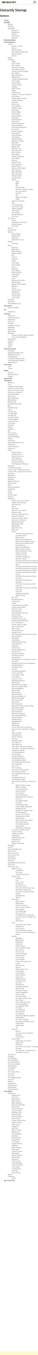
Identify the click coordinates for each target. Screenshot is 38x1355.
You (17, 1027)
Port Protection (17, 704)
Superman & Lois (18, 240)
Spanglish (11, 28)
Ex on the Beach (17, 623)
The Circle (15, 766)
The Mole (19, 1008)
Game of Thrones (22, 905)
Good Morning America (16, 443)
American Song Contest (20, 518)
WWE (18, 199)
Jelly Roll (15, 269)
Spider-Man (16, 236)
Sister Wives (20, 818)
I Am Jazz (19, 803)
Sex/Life (18, 983)
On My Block (20, 971)
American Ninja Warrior (20, 514)
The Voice (11, 1076)
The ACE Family (17, 1165)
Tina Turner (16, 298)
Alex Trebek (16, 65)
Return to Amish (17, 710)
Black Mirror (20, 940)
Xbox (9, 347)
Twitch (10, 345)
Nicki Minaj (15, 154)
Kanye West (16, 114)
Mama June (16, 683)
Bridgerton (19, 942)
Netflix (14, 936)
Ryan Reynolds (17, 172)
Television (8, 380)
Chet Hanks (16, 81)
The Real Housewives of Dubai (26, 568)
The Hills (15, 776)
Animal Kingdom (13, 394)
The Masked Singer (18, 779)
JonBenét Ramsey (14, 355)
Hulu (13, 923)
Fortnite (10, 323)
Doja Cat (15, 259)
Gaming (7, 314)
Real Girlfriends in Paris (24, 551)
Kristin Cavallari (17, 131)
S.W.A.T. (11, 847)
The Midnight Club (22, 1006)
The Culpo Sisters (22, 822)
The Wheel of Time (22, 1052)
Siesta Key (15, 723)
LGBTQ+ (11, 26)
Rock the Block (17, 712)
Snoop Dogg (16, 178)
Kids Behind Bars (17, 665)
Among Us (11, 316)
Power (10, 493)
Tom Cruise (16, 211)
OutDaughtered (21, 812)
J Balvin (14, 34)
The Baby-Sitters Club (23, 998)
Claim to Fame (17, 609)
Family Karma (20, 545)
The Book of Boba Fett (23, 890)
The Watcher (20, 1012)
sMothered (15, 725)
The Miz (18, 193)
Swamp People (17, 741)
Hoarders (15, 646)
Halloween (11, 312)
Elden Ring (11, 320)
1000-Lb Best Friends (23, 785)
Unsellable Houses (18, 837)
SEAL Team (12, 851)
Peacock (15, 1029)
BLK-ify (10, 24)
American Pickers (18, 516)
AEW (17, 182)
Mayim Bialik (16, 145)
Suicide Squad (17, 224)
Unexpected (20, 826)
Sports (14, 180)
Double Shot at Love (19, 619)
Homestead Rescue (18, 650)
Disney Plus (16, 876)
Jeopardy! (11, 466)
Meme (10, 1175)
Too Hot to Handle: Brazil (20, 830)
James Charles (17, 1130)
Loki (17, 880)
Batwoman (11, 396)
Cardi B (14, 257)
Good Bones (16, 640)
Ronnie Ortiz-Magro (19, 168)
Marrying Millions (18, 688)
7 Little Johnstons (21, 789)
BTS (13, 255)
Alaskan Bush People (19, 503)
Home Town (16, 648)
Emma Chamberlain (19, 1120)
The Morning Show (22, 874)
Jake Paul (15, 1128)
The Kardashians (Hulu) (24, 930)
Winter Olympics (21, 197)
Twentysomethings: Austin (25, 1021)
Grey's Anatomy (13, 446)
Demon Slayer (17, 50)
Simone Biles (20, 187)
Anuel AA (15, 30)
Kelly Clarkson (17, 273)
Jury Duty (15, 661)
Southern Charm (21, 555)
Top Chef (19, 592)
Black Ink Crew (17, 528)
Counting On (20, 793)
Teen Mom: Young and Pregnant (23, 748)
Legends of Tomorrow (19, 222)
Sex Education (21, 981)
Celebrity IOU (16, 454)
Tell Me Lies (20, 927)
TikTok (14, 1178)
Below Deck (20, 537)
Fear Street (20, 950)
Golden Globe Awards (19, 98)
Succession (12, 1054)
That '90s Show (21, 996)
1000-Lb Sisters (21, 787)
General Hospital (14, 437)
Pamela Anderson (18, 156)
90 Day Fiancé (21, 791)
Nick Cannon (16, 153)
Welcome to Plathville (23, 828)
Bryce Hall (15, 1107)
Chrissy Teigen (17, 85)
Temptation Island (18, 750)
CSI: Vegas (11, 423)
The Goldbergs (13, 1060)
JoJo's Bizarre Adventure (20, 52)
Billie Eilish (15, 249)
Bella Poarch (16, 1099)
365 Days (15, 244)
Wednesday (20, 1025)
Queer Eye (19, 977)
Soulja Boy (15, 292)
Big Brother (16, 526)
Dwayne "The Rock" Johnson (21, 94)
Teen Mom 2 (16, 743)
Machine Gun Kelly (18, 280)
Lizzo (13, 278)
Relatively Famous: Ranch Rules (23, 706)
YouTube (15, 1171)
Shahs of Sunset (21, 553)
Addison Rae (16, 1095)
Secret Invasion (21, 886)
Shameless (11, 857)
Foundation (19, 870)
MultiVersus (12, 331)
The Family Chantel (22, 824)
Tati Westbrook (17, 205)
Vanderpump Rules (22, 594)
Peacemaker (20, 909)
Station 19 (11, 865)
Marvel (10, 232)
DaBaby (14, 87)
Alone (14, 506)
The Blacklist (12, 1058)
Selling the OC (17, 719)
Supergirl (15, 238)
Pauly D (14, 160)
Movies (10, 242)
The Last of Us (20, 913)
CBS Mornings (13, 408)
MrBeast (15, 1145)
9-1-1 (9, 384)
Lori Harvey (16, 1142)
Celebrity (11, 60)
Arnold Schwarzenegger (20, 71)
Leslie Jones (16, 137)
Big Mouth (19, 938)
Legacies (11, 474)
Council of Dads (13, 417)
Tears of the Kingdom (19, 337)
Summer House (21, 559)
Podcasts (11, 300)
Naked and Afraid (18, 698)
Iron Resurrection (18, 655)
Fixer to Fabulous (18, 626)
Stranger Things (21, 990)
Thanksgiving (12, 357)
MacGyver (11, 475)
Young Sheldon (13, 1089)
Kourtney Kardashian (19, 127)
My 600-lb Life (21, 808)
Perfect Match (21, 975)
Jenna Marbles (17, 1134)
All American (16, 504)
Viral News (8, 1091)
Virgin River (20, 1023)
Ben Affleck (16, 73)
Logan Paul (15, 1140)
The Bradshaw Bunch (19, 760)
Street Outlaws (17, 737)
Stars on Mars (16, 733)
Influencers (12, 1093)
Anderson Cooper (18, 67)
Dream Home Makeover (20, 621)
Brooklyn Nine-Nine (15, 404)
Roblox (10, 343)
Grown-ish (11, 448)
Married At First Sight (19, 685)
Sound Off (8, 378)
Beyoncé (15, 247)
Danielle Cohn (17, 1113)
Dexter (10, 427)
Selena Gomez (17, 176)
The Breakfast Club (14, 304)
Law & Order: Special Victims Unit (20, 472)
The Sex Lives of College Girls (26, 917)
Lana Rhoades (17, 135)
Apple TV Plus (16, 868)
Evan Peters (16, 96)
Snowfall (11, 861)
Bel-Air (18, 1031)
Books (10, 58)
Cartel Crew (16, 601)
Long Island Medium (19, 671)
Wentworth (12, 1083)
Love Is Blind (20, 959)
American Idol (16, 512)
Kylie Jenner (16, 133)
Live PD (14, 669)
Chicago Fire (12, 412)
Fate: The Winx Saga (23, 948)
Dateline (11, 425)
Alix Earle (15, 1097)
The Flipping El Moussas (20, 464)
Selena (14, 288)
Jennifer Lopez (17, 108)
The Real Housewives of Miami (26, 570)
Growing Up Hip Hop (19, 642)
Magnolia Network (18, 681)
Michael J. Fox (16, 149)
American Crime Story (15, 388)
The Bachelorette (18, 756)
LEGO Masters (17, 458)
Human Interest (10, 349)
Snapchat (15, 1159)
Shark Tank (12, 859)
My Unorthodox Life (18, 696)
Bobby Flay (15, 77)
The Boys (19, 1045)
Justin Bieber (16, 271)
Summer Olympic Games (24, 189)
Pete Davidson (17, 164)
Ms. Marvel (19, 884)
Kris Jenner (15, 129)
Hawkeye (19, 878)
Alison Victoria (17, 452)
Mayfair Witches (13, 481)
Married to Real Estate (19, 686)
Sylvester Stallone (18, 201)
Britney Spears (17, 253)
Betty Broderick (17, 75)
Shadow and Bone (22, 987)
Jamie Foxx (15, 104)
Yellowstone (12, 1087)
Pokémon (11, 341)
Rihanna (14, 286)
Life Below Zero (17, 667)
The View (11, 1074)
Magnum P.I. (12, 477)
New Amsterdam (14, 487)
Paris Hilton (16, 158)
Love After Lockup (18, 675)
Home (6, 20)
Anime (10, 44)
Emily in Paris (20, 946)
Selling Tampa (17, 717)
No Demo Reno (17, 460)
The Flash (15, 226)
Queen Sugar (12, 495)
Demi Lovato (16, 89)
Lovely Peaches (17, 1144)
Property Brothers (18, 462)
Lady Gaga (15, 274)
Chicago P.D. (12, 415)
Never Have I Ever (22, 969)
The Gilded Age (21, 911)
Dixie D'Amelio (17, 1116)
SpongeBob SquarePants (16, 863)
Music (10, 245)
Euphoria (11, 429)
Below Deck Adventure (24, 539)
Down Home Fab (18, 456)
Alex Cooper (16, 63)
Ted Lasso (19, 872)
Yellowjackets (12, 1085)
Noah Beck (15, 1149)
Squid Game (20, 988)
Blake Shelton (16, 251)
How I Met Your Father (23, 925)
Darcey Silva (16, 615)
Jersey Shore (16, 657)
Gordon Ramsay (17, 100)
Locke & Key (20, 958)
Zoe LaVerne (16, 1173)
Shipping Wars (17, 721)
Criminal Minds (13, 419)
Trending (11, 1176)
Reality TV (11, 499)
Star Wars (11, 302)
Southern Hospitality (23, 557)
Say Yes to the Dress (23, 814)
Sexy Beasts (20, 985)
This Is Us (11, 1079)
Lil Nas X (15, 276)
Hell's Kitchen (16, 644)
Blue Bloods (12, 402)
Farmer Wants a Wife (19, 625)
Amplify (7, 22)
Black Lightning (13, 398)
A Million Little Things (15, 386)
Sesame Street (13, 853)
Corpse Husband (13, 318)
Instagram (15, 1126)
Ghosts (10, 439)
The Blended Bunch (18, 758)
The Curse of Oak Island (20, 770)
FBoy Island (19, 903)
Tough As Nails (17, 832)
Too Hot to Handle (22, 1019)
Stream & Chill (13, 867)
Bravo (14, 532)
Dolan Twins (16, 1118)
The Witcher (20, 1014)
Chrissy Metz (16, 83)
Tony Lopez (16, 1167)
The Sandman (20, 1010)
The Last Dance (21, 191)
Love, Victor (20, 882)
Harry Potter (12, 230)
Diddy (14, 91)
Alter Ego (15, 508)
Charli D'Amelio (17, 1109)
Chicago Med (12, 413)
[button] (35, 2)
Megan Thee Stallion (19, 284)
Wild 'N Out (16, 841)
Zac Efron (15, 216)
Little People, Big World (24, 807)
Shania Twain (16, 290)
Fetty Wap (15, 263)
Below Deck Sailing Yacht (24, 543)
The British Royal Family (16, 359)
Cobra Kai (19, 944)
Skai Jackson (16, 1157)
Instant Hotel (20, 956)
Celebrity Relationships (20, 79)
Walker (10, 1081)
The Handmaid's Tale (23, 1002)
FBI (9, 431)
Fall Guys (11, 322)
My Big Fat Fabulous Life (24, 810)
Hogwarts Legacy (14, 325)
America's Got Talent (19, 510)
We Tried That (9, 1180)
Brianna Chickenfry (18, 1105)
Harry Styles (16, 265)
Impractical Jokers (18, 654)
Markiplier (11, 327)
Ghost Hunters (17, 636)
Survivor (15, 739)
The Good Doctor (14, 1062)
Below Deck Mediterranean (25, 541)
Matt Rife (15, 143)
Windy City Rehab (18, 843)
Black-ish (15, 530)
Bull (9, 406)
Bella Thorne (16, 1101)
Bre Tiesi (15, 597)
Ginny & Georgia (21, 954)
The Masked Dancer (19, 777)
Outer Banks (20, 973)
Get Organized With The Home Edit (24, 634)
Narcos (18, 967)
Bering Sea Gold (17, 524)
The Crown (19, 1000)
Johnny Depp (16, 112)
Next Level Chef (17, 700)
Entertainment (9, 42)
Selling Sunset (21, 979)
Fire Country (12, 433)
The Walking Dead (14, 1078)
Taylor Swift (16, 294)
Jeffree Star (16, 1132)
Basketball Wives (18, 522)
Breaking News (10, 40)
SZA (13, 203)
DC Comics (11, 218)
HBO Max (15, 899)
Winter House (20, 595)
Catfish (14, 603)
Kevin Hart (15, 122)
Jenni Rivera (16, 36)
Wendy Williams (17, 214)
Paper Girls (19, 1043)
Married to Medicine (23, 547)
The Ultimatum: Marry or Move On (24, 781)
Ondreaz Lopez (17, 1151)
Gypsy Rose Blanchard (15, 353)
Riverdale (11, 845)
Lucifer (18, 963)
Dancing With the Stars (20, 613)
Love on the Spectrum (23, 961)
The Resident (12, 1066)
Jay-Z (13, 267)
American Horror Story (16, 390)
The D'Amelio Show (18, 772)
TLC (13, 783)
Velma (18, 919)
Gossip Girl (11, 444)
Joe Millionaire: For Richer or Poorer (24, 659)
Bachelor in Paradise (19, 520)
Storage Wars (16, 735)
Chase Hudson (17, 1111)
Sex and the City (13, 855)
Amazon (10, 372)
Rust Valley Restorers (19, 716)
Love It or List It (17, 679)
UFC (17, 195)
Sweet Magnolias (22, 992)
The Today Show (13, 1072)
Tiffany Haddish (17, 209)
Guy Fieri (15, 102)
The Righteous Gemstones (25, 915)
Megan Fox (15, 147)
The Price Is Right (14, 1064)
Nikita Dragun (17, 1147)
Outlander (11, 489)
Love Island (15, 677)
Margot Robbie (17, 139)
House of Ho (16, 652)
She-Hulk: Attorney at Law (25, 888)
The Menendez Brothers (16, 360)
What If (18, 897)
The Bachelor (16, 754)
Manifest (11, 479)
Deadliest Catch (17, 617)
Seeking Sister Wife (22, 816)
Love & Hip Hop (17, 673)
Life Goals (8, 364)
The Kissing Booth (22, 1004)
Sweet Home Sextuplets (24, 820)
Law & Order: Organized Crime (19, 470)
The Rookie (12, 1068)
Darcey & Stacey (21, 795)
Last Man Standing (14, 468)
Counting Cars (17, 611)
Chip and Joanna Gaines (20, 605)
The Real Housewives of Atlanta (27, 561)
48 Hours (11, 383)
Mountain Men (17, 694)
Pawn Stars (16, 702)
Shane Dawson (17, 1155)
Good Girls (11, 441)
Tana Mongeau (17, 1163)
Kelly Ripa (15, 118)
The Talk (11, 1070)
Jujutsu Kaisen (16, 54)
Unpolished (15, 836)
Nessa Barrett (16, 151)
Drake (14, 261)
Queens (10, 497)
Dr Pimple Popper (22, 801)
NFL (17, 185)
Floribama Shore (17, 630)
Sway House (16, 1161)
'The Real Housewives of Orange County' (24, 534)
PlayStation (12, 339)
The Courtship (16, 768)
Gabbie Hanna (17, 1122)
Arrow (14, 220)
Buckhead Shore (17, 599)
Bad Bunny (15, 32)
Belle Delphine (17, 1103)
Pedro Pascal (16, 162)
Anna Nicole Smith (18, 69)
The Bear (11, 1056)
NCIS (9, 485)
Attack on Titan (17, 46)
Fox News (11, 351)
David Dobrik (16, 1115)
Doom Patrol (20, 901)
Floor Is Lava (20, 952)
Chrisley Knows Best (19, 607)
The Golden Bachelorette (20, 774)
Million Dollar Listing (23, 549)
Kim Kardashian (17, 125)
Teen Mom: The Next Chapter (22, 746)
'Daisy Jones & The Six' (23, 1041)
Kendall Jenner (17, 120)
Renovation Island (18, 708)
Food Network (13, 435)
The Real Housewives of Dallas (26, 566)
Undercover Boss (17, 834)
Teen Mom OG (17, 745)
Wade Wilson (12, 362)
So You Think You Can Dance (22, 727)
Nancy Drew (12, 483)
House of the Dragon (23, 907)
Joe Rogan (15, 110)
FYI (5, 310)
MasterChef (16, 690)
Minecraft (11, 329)
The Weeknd (16, 296)
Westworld (19, 921)
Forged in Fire (16, 632)
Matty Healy (16, 282)
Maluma (14, 38)
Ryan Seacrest (17, 174)
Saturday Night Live (15, 849)
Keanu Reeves (17, 116)
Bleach (14, 48)
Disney (10, 228)
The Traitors (20, 1037)
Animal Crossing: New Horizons (23, 335)
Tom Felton (16, 213)
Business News (13, 374)
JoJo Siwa (15, 1136)
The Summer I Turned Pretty (25, 1050)
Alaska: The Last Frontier (20, 501)
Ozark (10, 491)
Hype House (16, 1124)
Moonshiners (16, 692)
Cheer (10, 410)
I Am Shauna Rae (22, 805)
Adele (14, 62)
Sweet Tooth (20, 994)
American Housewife (15, 392)
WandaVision (20, 896)
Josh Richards (16, 1138)
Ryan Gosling (16, 170)
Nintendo (11, 333)
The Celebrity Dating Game (21, 762)
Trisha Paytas (16, 1169)
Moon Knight (16, 234)
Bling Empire (12, 400)
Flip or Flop (15, 628)
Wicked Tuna (16, 839)
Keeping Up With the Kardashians (23, 663)
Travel (10, 368)
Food (9, 366)
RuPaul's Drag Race (18, 714)
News (6, 370)
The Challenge (17, 764)
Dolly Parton (16, 93)
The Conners (20, 928)
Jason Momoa (16, 106)
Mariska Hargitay (18, 141)
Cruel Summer (13, 421)
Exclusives (8, 306)
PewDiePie (15, 1153)
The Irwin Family (17, 207)
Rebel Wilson (16, 166)
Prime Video (16, 1039)
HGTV (10, 450)
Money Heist (20, 965)
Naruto (14, 56)
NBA (17, 183)
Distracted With (13, 308)
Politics (10, 376)
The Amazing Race (18, 752)
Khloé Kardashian (18, 123)
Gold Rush (15, 638)
